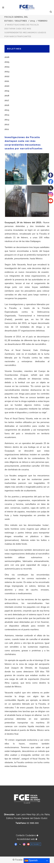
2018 (6, 95)
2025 (6, 62)
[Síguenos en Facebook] (50, 183)
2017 (6, 100)
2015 (32, 21)
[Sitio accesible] (50, 177)
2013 (6, 120)
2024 (6, 67)
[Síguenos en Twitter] (50, 190)
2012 (6, 124)
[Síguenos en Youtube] (50, 202)
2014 (6, 115)
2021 (6, 81)
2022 (6, 76)
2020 (6, 86)
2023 (6, 71)
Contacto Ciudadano (26, 835)
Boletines (21, 21)
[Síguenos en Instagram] (50, 196)
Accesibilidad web (26, 839)
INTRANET (35, 844)
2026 (6, 57)
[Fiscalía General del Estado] (27, 8)
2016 (6, 105)
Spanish (33, 860)
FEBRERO (43, 21)
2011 (6, 129)
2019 (6, 91)
